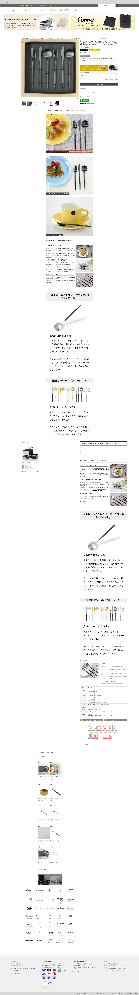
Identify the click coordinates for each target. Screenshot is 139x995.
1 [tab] (69, 31)
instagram (78, 993)
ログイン (52, 5)
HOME (23, 38)
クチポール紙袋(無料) (85, 72)
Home (7, 10)
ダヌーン (52, 10)
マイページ (35, 5)
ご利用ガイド (91, 993)
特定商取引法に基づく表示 (131, 993)
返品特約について (85, 88)
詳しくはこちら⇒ (15, 973)
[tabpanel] (37, 22)
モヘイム (43, 10)
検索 (117, 5)
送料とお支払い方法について (117, 993)
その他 (74, 10)
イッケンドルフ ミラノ (30, 10)
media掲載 (84, 993)
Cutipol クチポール (30, 38)
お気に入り (25, 5)
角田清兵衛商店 (64, 10)
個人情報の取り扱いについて (102, 993)
